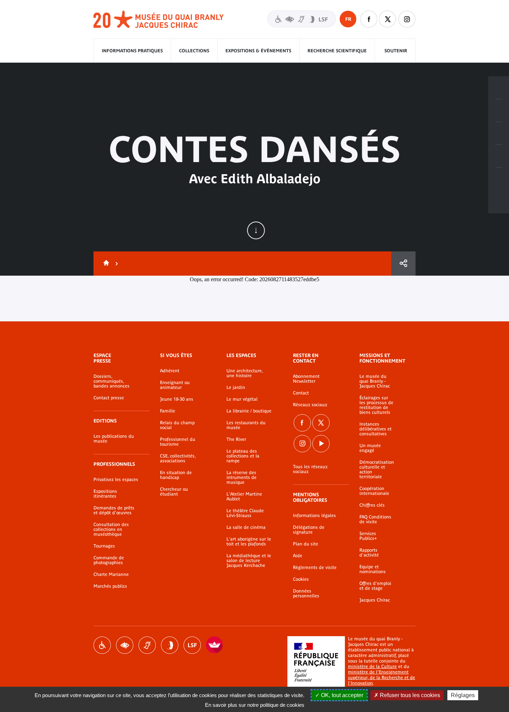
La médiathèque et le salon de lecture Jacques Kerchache (248, 560)
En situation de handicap (176, 475)
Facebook (302, 423)
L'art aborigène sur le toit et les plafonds (248, 541)
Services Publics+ (368, 536)
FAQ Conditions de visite (375, 519)
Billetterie (498, 87)
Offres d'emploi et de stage (375, 586)
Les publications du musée (113, 439)
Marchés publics (110, 586)
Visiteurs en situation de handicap (301, 18)
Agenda (498, 133)
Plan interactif (498, 179)
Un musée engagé (370, 448)
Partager (403, 263)
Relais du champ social (177, 425)
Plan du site (305, 544)
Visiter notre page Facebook (368, 19)
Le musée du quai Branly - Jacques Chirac (374, 381)
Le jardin (235, 387)
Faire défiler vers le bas (256, 230)
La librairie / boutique (248, 411)
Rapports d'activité (369, 553)
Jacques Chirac (374, 600)
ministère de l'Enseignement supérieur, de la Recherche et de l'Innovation (381, 677)
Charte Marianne (111, 574)
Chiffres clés (372, 505)
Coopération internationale (374, 491)
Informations (498, 110)
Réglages (463, 695)
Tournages (104, 546)
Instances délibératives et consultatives (375, 429)
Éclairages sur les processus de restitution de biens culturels (376, 405)
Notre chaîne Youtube (321, 443)
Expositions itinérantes (105, 494)
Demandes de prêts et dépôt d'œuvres (113, 510)
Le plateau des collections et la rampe (242, 456)
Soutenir (395, 50)
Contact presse (108, 397)
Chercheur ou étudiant (174, 492)
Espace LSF (192, 645)
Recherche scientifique (337, 50)
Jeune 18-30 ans (176, 399)
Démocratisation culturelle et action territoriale (376, 469)
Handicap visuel (124, 645)
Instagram (407, 19)
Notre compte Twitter (387, 19)
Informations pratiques (132, 50)
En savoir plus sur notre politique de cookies (254, 705)
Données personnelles (306, 593)
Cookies (301, 579)
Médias (498, 156)
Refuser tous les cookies (409, 695)
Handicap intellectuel (169, 645)
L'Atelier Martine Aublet (244, 496)
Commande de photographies (108, 560)
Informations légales (314, 515)
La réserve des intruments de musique (241, 477)
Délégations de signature (308, 530)
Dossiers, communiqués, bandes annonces (111, 381)
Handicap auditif (147, 645)
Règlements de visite (315, 567)
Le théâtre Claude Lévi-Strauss (245, 513)
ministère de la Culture (372, 666)
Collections (194, 50)
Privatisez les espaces (115, 479)
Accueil (104, 263)
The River (236, 439)
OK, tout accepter (341, 695)
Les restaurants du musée (246, 425)
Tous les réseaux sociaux (310, 469)
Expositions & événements (258, 50)
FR (348, 19)
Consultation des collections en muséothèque (111, 529)
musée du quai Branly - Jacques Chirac (158, 19)
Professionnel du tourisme (177, 442)
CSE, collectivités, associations (178, 458)
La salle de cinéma (246, 527)
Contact (301, 393)
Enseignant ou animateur (175, 385)
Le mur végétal (242, 399)
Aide (297, 555)
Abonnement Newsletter (306, 379)
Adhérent (169, 370)
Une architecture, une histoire (244, 373)
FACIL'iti (214, 645)
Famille (167, 411)
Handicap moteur (102, 645)
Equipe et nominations (372, 569)
